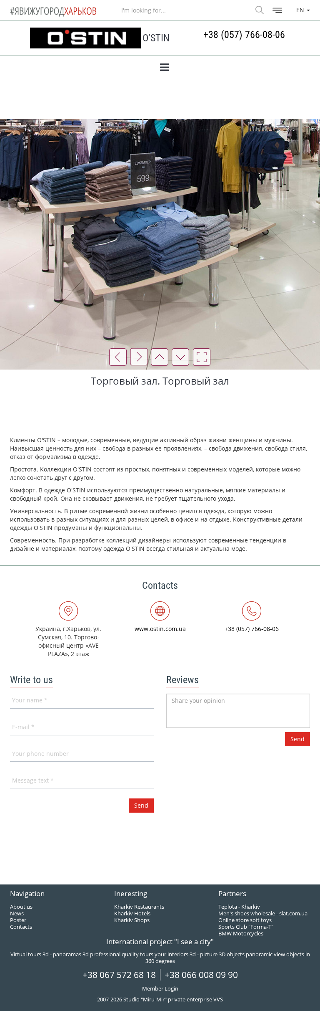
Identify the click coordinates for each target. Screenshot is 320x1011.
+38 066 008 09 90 (201, 975)
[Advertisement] (161, 413)
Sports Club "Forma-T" (245, 926)
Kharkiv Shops (132, 920)
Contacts (21, 926)
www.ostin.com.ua (160, 629)
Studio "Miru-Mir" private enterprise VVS (173, 999)
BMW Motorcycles (240, 933)
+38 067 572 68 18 (119, 975)
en (301, 10)
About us (21, 906)
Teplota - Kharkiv (239, 906)
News (17, 913)
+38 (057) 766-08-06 (244, 35)
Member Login (160, 988)
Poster (18, 920)
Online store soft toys (245, 920)
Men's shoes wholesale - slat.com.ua (263, 913)
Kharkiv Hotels (132, 913)
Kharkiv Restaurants (139, 906)
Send (297, 739)
